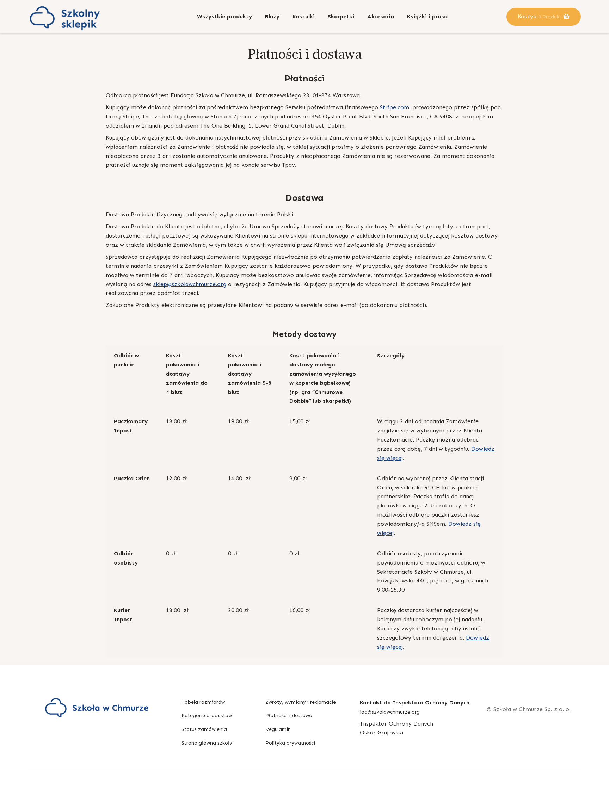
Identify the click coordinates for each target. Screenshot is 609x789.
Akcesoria (380, 16)
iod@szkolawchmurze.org (390, 712)
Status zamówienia (204, 729)
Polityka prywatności (290, 743)
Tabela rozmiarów (203, 702)
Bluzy (272, 16)
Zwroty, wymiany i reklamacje (300, 702)
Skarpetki (341, 16)
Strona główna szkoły (207, 743)
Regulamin (278, 729)
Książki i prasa (427, 16)
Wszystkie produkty (224, 16)
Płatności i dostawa (288, 716)
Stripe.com (394, 107)
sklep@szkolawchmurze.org (189, 284)
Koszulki (304, 16)
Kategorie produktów (207, 716)
